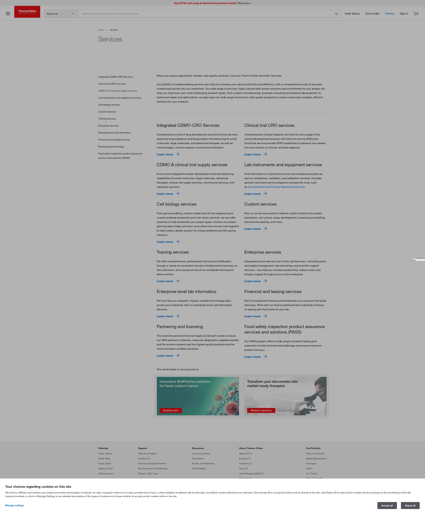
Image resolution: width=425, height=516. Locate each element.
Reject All (410, 505)
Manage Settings (14, 505)
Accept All (387, 505)
